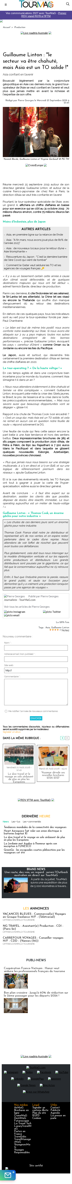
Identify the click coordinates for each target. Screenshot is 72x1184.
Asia (47, 627)
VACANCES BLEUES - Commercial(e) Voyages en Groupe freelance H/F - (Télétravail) (34, 915)
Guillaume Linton (60, 627)
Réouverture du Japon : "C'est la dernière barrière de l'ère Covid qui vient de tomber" (35, 258)
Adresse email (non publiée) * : (20, 654)
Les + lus (16, 821)
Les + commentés (32, 821)
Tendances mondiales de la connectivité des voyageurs (35, 827)
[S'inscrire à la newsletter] (8, 1175)
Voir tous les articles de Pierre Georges (27, 606)
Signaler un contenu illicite (40, 1109)
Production (19, 27)
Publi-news (36, 960)
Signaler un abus (11, 732)
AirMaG (18, 1107)
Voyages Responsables (22, 1151)
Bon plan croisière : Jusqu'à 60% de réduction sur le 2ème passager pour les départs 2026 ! (36, 994)
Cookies (36, 1118)
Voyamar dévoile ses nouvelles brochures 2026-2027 (53, 775)
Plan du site (39, 1113)
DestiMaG (20, 1118)
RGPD (35, 1115)
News (6, 821)
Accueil (6, 27)
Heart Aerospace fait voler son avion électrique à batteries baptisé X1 (33, 832)
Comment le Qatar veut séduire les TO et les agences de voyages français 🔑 (32, 267)
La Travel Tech (22, 1123)
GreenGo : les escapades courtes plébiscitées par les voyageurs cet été (34, 851)
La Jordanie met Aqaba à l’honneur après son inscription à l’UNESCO (30, 845)
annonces (36, 908)
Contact (55, 1107)
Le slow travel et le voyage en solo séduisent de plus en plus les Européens (19, 777)
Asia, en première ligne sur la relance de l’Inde (34, 234)
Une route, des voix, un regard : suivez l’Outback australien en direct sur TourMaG (36, 874)
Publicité (55, 1110)
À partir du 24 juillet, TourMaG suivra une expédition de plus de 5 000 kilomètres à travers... (48, 883)
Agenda (55, 1113)
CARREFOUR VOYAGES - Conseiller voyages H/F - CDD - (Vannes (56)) (33, 939)
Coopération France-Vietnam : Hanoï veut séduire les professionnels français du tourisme (34, 970)
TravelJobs (20, 1136)
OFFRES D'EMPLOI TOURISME (19, 920)
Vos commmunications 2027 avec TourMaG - (36, 15)
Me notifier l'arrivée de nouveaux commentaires (33, 711)
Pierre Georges (26, 100)
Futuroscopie (21, 1121)
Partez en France (19, 1132)
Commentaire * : (12, 676)
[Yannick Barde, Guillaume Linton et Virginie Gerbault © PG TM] (36, 108)
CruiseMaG (20, 1115)
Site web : (9, 665)
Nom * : (8, 642)
